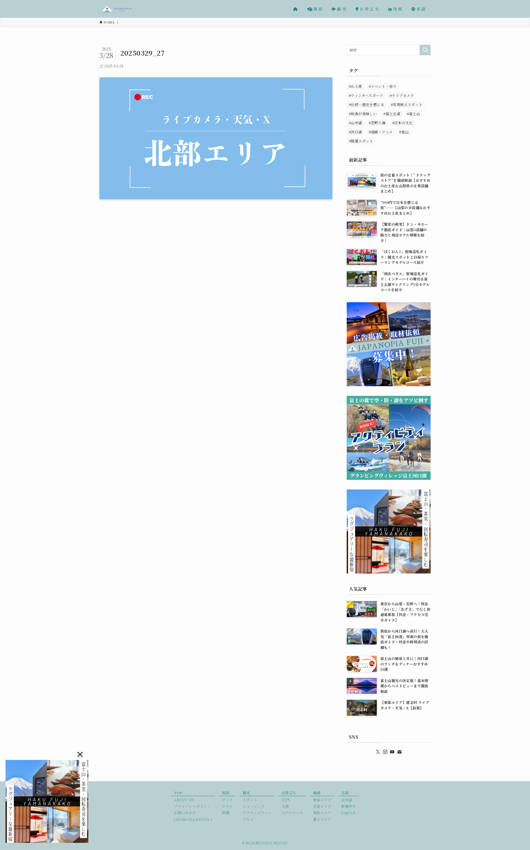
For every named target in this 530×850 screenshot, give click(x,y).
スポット (250, 799)
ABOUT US (184, 799)
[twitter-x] (378, 752)
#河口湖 (355, 132)
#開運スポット (361, 141)
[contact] (399, 752)
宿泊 (225, 792)
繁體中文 (348, 806)
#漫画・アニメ (381, 132)
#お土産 (355, 86)
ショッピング (254, 806)
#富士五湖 (391, 113)
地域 (316, 792)
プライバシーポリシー (192, 806)
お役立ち (289, 792)
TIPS (286, 799)
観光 (246, 792)
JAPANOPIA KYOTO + (193, 819)
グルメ (248, 819)
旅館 (225, 812)
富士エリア (322, 819)
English (348, 812)
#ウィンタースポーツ (366, 95)
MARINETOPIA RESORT (267, 843)
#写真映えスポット (407, 104)
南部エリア (322, 812)
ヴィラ (227, 799)
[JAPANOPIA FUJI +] (116, 8)
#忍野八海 (377, 122)
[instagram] (385, 752)
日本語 (346, 799)
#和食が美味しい (363, 113)
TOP (178, 792)
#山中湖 (355, 122)
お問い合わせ (185, 812)
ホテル (227, 806)
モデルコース (292, 812)
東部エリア (322, 799)
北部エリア (322, 806)
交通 (285, 806)
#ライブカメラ (402, 95)
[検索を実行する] (425, 50)
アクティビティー (257, 812)
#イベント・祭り (383, 86)
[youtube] (392, 752)
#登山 (404, 132)
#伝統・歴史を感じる (366, 104)
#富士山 (413, 113)
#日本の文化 (402, 122)
